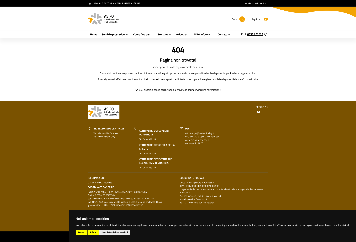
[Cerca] (242, 19)
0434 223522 (255, 34)
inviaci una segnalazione (208, 90)
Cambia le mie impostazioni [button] (115, 232)
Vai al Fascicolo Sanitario (256, 3)
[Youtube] (264, 19)
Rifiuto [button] (93, 232)
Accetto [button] (81, 232)
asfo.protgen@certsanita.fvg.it (199, 133)
